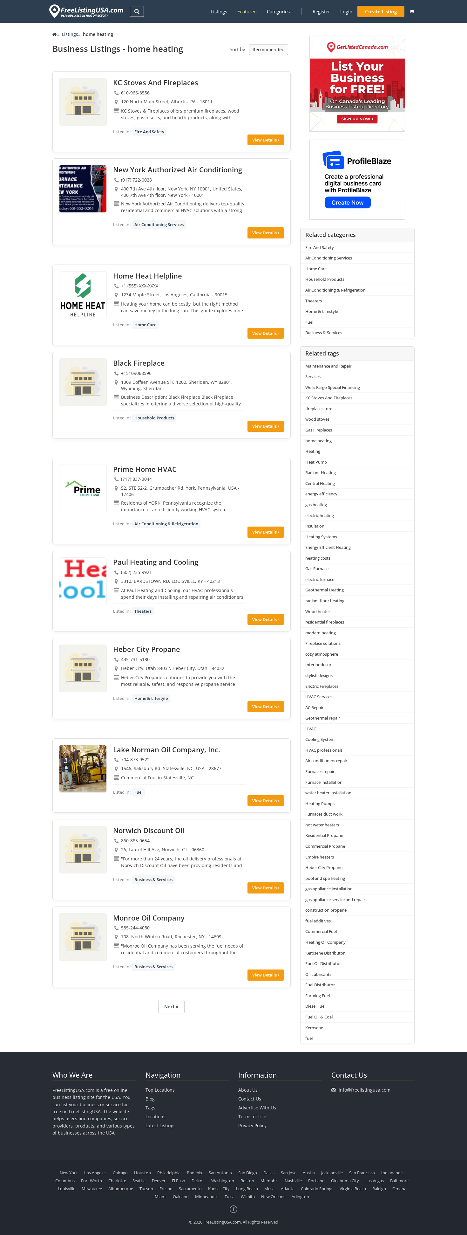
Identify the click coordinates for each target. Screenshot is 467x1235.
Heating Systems (321, 537)
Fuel (138, 792)
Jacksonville (332, 1173)
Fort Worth (91, 1180)
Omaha (399, 1188)
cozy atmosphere (321, 654)
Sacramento (190, 1188)
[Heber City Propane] (82, 668)
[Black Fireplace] (82, 382)
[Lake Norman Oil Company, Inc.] (82, 768)
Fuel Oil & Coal (319, 1017)
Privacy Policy (252, 1125)
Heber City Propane (323, 867)
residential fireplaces (324, 622)
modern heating (320, 633)
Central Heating (320, 483)
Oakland (181, 1196)
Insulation (314, 526)
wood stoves (317, 419)
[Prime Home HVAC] (82, 488)
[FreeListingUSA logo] (86, 11)
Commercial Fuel (321, 931)
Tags (150, 1108)
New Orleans (273, 1196)
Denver (159, 1180)
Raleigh (379, 1188)
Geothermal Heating (324, 590)
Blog (150, 1099)
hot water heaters (322, 825)
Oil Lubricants (318, 974)
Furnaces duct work (323, 814)
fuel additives (318, 921)
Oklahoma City (345, 1180)
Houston (142, 1173)
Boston (247, 1180)
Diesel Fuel (315, 1006)
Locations (156, 1117)
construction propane (326, 910)
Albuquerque (120, 1188)
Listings (219, 11)
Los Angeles (95, 1173)
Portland (316, 1180)
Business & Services (153, 879)
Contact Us (249, 1099)
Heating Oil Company (325, 942)
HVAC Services (318, 697)
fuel (309, 1038)
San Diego (247, 1173)
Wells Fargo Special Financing (332, 387)
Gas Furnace (316, 568)
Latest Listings (161, 1125)
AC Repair (314, 707)
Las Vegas (374, 1180)
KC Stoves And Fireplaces (328, 398)
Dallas (268, 1173)
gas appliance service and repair (335, 899)
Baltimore (399, 1180)
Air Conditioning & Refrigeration (166, 524)
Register (321, 11)
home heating (318, 441)
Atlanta (287, 1188)
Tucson (146, 1188)
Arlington (300, 1196)
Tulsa (229, 1196)
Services (313, 376)
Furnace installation (323, 782)
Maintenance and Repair (328, 366)
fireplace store (318, 408)
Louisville (66, 1188)
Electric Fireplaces (321, 686)
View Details (265, 140)
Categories (278, 11)
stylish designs (319, 675)
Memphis (269, 1180)
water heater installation (328, 793)
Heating (312, 451)
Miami (160, 1196)
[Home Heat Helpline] (82, 295)
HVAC (310, 729)
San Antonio (220, 1173)
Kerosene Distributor (325, 953)
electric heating (319, 515)
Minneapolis (206, 1196)
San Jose (288, 1173)
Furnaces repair (320, 771)
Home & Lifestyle (151, 698)
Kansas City (219, 1188)
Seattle (139, 1180)
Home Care (145, 325)
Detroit (198, 1180)
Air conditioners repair (326, 760)
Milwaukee (92, 1188)
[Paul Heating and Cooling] (82, 581)
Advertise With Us (257, 1108)
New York (69, 1173)
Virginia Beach (353, 1188)
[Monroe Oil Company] (82, 937)
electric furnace (319, 579)
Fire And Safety (149, 132)
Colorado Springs (317, 1188)
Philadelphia (168, 1173)
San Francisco (362, 1173)
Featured (247, 11)
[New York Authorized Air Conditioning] (82, 188)
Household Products (154, 418)
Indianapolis (392, 1173)
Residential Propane (324, 835)
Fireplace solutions (323, 643)
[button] (411, 11)
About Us (248, 1090)
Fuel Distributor (320, 985)
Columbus (65, 1180)
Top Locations (160, 1090)
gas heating (316, 504)
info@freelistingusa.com (364, 1090)
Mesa (269, 1188)
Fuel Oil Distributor (323, 963)
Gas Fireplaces (318, 430)
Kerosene (314, 1028)
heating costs (317, 558)
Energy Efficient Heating (328, 547)
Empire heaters (319, 857)
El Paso (178, 1180)
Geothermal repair (322, 718)
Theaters (143, 611)
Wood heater (317, 611)
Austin (309, 1173)
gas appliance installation (329, 889)
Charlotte (117, 1180)
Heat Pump (316, 462)
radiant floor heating (324, 601)
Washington (222, 1180)
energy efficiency (321, 494)
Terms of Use (252, 1117)
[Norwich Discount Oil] (82, 849)
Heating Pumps (320, 803)
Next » (171, 1007)
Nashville (293, 1180)
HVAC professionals (323, 750)
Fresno (166, 1188)
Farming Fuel (317, 995)
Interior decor (318, 664)
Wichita (248, 1196)
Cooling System (320, 739)
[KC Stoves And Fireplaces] (82, 101)
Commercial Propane (325, 846)
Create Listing (381, 11)
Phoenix (194, 1173)
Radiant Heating (320, 472)
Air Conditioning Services (159, 224)
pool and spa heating (325, 878)
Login (346, 11)
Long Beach (247, 1188)
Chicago (120, 1173)
